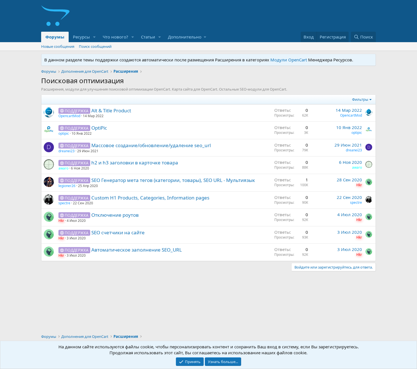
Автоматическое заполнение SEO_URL (136, 249)
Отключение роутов (115, 215)
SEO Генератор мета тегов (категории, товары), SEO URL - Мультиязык (173, 180)
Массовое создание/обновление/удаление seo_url (151, 145)
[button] (94, 37)
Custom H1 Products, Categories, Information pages (150, 197)
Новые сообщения (57, 46)
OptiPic (99, 128)
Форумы (54, 37)
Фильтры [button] (360, 99)
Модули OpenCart (288, 60)
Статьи (148, 37)
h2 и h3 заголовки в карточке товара (134, 162)
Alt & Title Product (111, 110)
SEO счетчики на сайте (118, 232)
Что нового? (115, 37)
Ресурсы (81, 37)
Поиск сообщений (95, 46)
